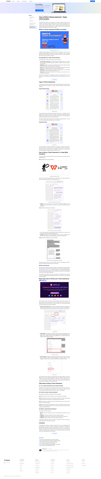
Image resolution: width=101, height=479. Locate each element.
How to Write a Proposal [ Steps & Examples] (47, 443)
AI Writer (21, 467)
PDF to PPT (52, 472)
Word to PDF (52, 461)
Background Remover (37, 461)
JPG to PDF (52, 467)
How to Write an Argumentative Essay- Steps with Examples (49, 444)
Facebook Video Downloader (69, 467)
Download (92, 1)
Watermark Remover (37, 467)
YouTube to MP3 (68, 461)
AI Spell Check (21, 461)
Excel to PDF (52, 463)
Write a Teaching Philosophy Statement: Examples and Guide (49, 440)
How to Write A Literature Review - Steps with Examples (48, 439)
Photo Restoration (37, 463)
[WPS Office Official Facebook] (49, 448)
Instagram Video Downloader (69, 465)
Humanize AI (67, 472)
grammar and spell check (47, 269)
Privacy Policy (83, 463)
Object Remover (37, 472)
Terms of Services (84, 465)
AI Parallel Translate (22, 463)
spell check (64, 308)
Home (39, 15)
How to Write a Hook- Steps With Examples (46, 445)
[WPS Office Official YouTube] (50, 448)
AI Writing (43, 15)
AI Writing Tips (46, 15)
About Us (83, 461)
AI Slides (21, 465)
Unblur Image (37, 465)
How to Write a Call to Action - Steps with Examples (48, 441)
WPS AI (44, 280)
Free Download (54, 433)
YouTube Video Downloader (69, 463)
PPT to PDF (52, 465)
